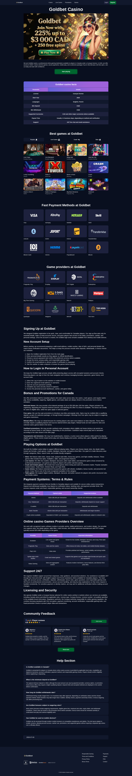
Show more (66, 649)
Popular (32, 139)
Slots (97, 139)
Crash (75, 139)
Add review (99, 621)
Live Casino (54, 139)
